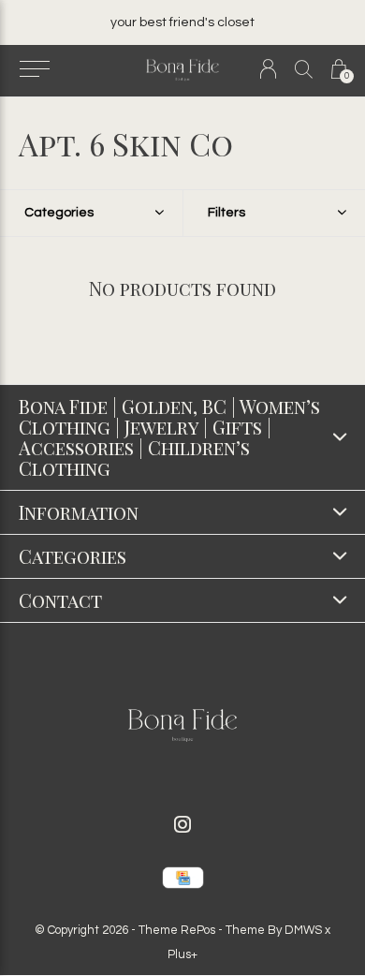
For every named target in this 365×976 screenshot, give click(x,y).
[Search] (304, 68)
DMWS (303, 930)
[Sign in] (268, 68)
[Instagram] (182, 824)
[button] (34, 69)
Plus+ (182, 954)
